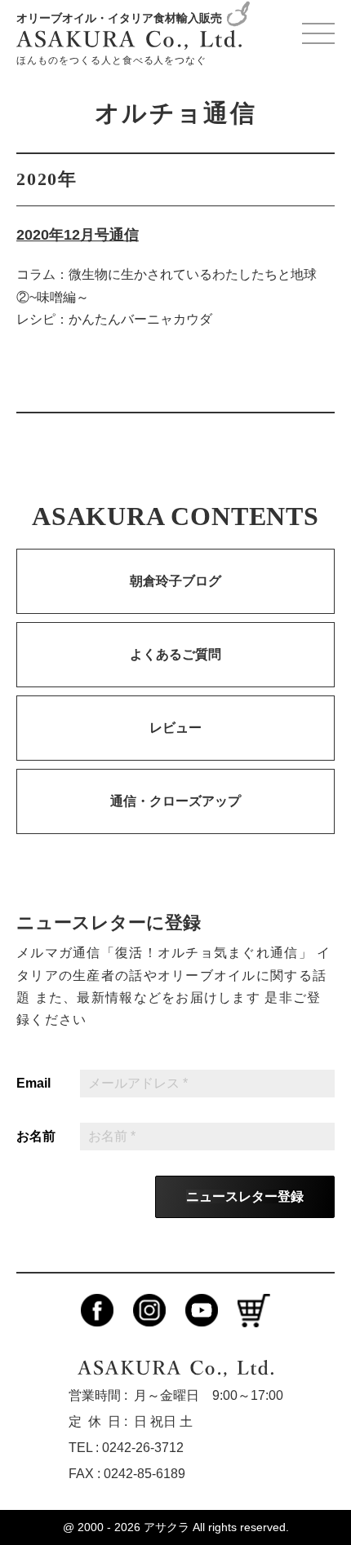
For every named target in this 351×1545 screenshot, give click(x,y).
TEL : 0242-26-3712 (126, 1448)
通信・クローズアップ (175, 801)
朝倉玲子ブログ (175, 581)
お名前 (36, 1136)
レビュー (175, 728)
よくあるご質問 (175, 654)
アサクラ (166, 1527)
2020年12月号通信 (77, 235)
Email (33, 1083)
